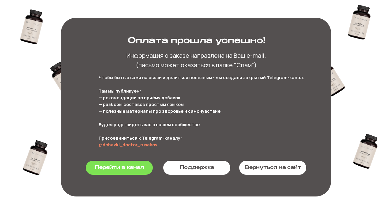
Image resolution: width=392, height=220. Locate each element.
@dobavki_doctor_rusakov (128, 145)
